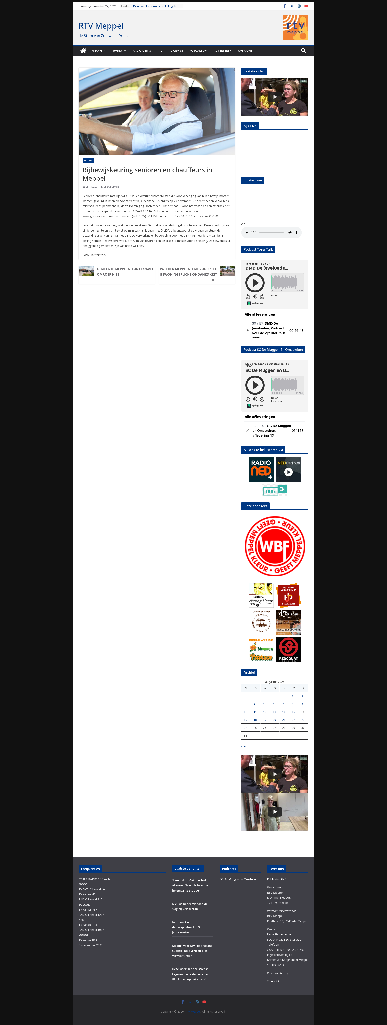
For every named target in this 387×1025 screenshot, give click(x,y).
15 (293, 712)
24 (245, 728)
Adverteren (223, 50)
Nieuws (97, 50)
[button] (104, 51)
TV (160, 50)
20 (274, 720)
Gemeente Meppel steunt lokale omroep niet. (125, 272)
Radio (117, 50)
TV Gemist (176, 50)
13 (274, 712)
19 (264, 720)
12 (264, 712)
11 (255, 712)
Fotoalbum (198, 50)
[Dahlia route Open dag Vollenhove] (274, 97)
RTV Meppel (101, 25)
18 (255, 720)
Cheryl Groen (111, 186)
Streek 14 (273, 981)
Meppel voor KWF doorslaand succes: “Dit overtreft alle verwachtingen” (192, 951)
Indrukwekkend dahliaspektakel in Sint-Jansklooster (188, 927)
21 (283, 720)
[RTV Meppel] (83, 51)
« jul (244, 746)
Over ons (245, 50)
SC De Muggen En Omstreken (239, 879)
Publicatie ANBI (277, 879)
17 (245, 720)
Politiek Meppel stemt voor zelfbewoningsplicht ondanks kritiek (188, 274)
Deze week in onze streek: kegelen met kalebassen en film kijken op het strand (190, 974)
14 (283, 712)
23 (303, 720)
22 (293, 720)
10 (245, 712)
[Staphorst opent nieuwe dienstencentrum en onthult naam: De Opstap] (274, 811)
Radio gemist (143, 50)
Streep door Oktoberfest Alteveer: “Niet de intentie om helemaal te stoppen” (192, 885)
